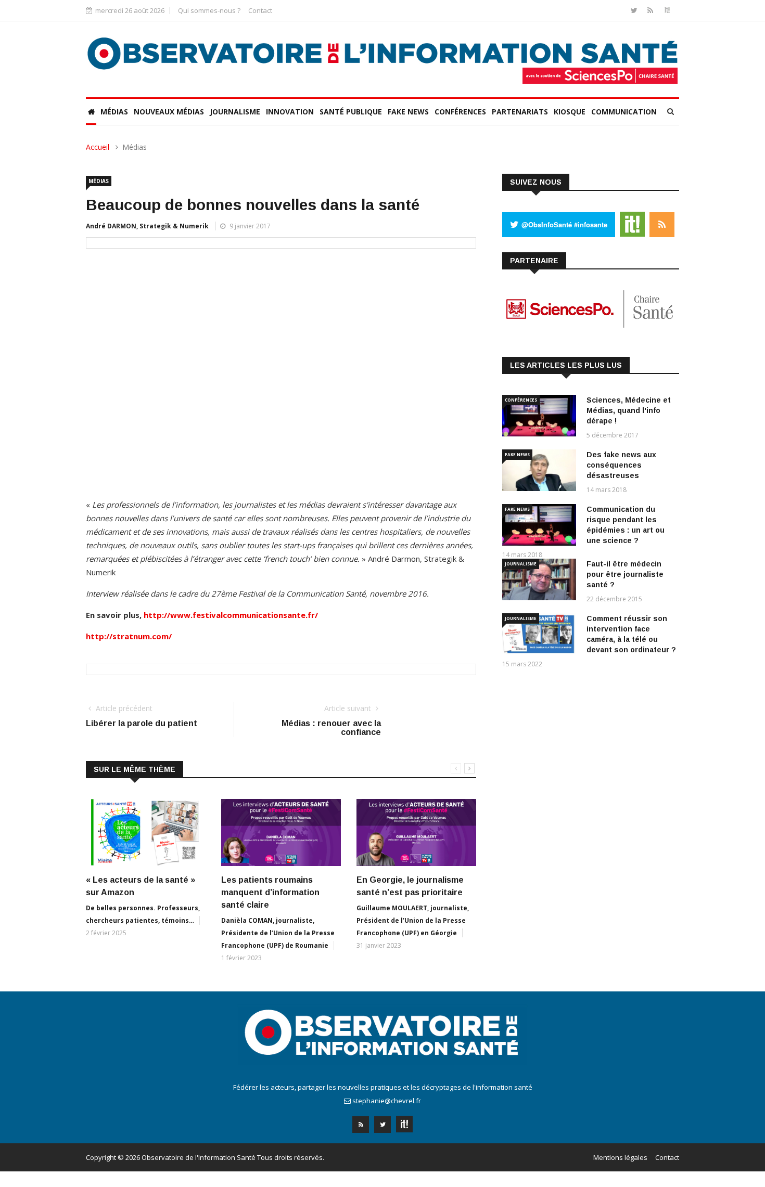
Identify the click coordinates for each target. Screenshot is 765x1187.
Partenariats (520, 112)
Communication (624, 112)
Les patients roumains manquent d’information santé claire (270, 892)
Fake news (408, 112)
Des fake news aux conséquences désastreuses (621, 465)
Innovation (290, 112)
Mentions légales (620, 1157)
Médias (114, 112)
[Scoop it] (667, 10)
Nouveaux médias (169, 112)
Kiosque (569, 112)
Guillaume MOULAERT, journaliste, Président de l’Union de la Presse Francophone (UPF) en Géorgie (412, 920)
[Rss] (651, 10)
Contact (260, 10)
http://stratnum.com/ (129, 636)
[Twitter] (635, 10)
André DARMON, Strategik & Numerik (147, 226)
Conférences (460, 112)
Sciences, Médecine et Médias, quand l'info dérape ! (628, 410)
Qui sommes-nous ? (209, 10)
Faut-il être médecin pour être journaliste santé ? (625, 574)
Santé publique (351, 112)
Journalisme (235, 112)
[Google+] (404, 1121)
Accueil (97, 147)
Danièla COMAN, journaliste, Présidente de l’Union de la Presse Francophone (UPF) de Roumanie (278, 933)
